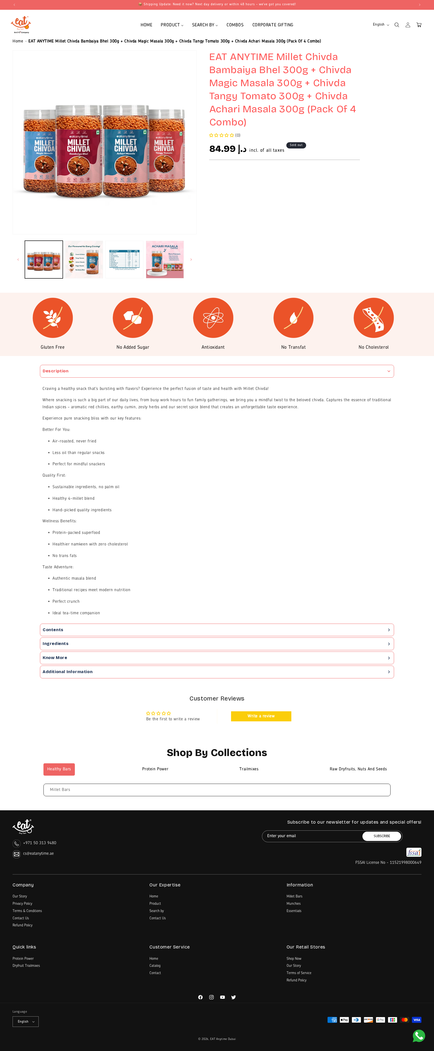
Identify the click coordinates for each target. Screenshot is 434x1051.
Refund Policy (22, 925)
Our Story (20, 896)
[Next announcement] (419, 5)
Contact (155, 973)
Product (155, 904)
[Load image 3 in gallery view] (124, 260)
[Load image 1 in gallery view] (44, 260)
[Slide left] (18, 259)
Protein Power (23, 959)
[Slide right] (191, 259)
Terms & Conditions (27, 911)
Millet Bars (60, 790)
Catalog (154, 966)
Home (18, 41)
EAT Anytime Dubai (223, 1039)
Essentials (294, 911)
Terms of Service (299, 973)
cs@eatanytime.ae (38, 854)
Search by (156, 911)
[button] (396, 24)
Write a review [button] (261, 716)
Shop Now (294, 959)
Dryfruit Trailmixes (26, 966)
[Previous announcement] (14, 5)
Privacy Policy (22, 904)
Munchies (294, 904)
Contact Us (21, 918)
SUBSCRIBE (382, 836)
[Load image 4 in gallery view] (165, 260)
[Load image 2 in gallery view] (84, 260)
